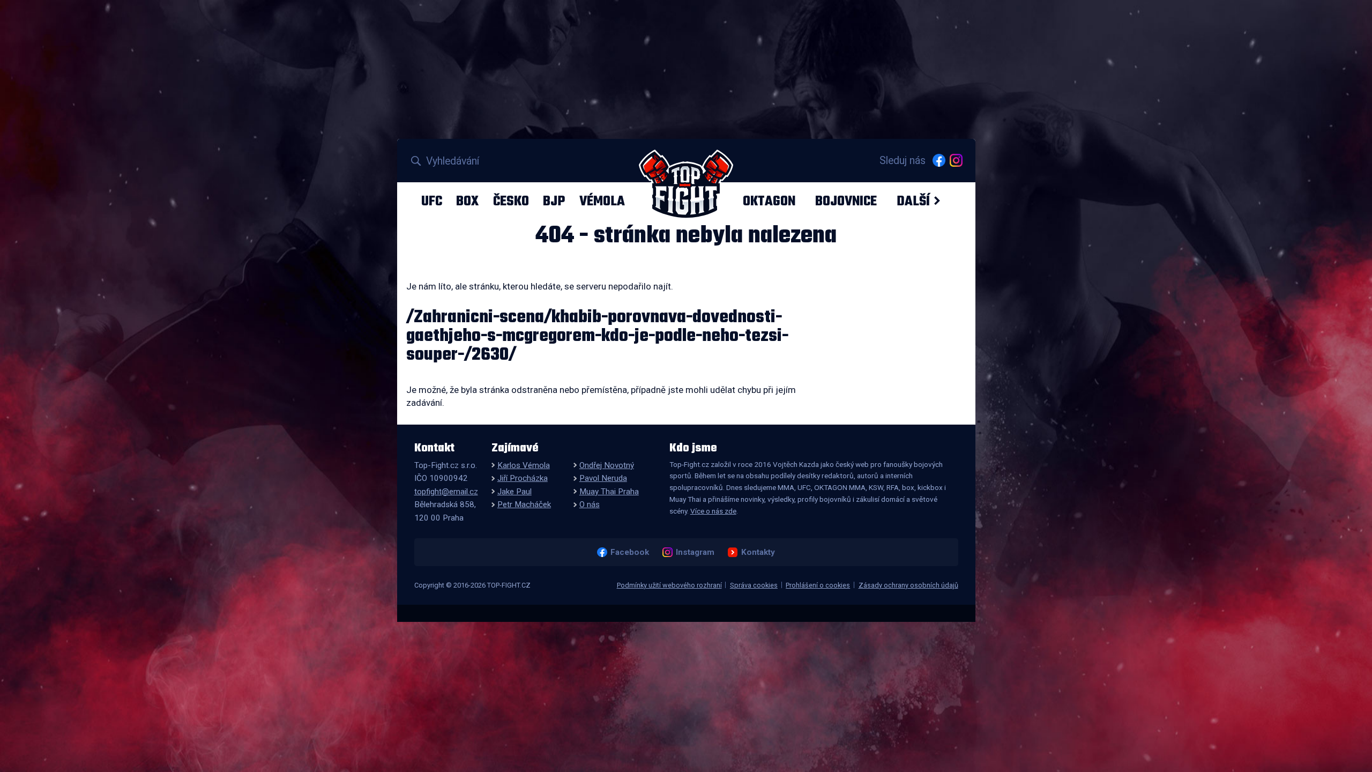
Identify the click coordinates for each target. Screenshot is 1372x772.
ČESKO (511, 201)
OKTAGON (769, 201)
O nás (589, 504)
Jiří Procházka (522, 478)
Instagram (695, 552)
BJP (554, 201)
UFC (431, 201)
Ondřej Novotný (606, 465)
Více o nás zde (713, 511)
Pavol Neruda (603, 478)
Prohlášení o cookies (818, 585)
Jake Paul (514, 491)
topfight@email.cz (446, 491)
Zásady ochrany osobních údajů (908, 585)
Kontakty (757, 552)
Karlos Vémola (523, 465)
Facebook (629, 552)
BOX (467, 201)
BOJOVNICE (846, 201)
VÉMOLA (602, 201)
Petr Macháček (524, 504)
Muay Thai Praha (609, 491)
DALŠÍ (913, 201)
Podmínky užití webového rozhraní (669, 585)
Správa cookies (754, 585)
